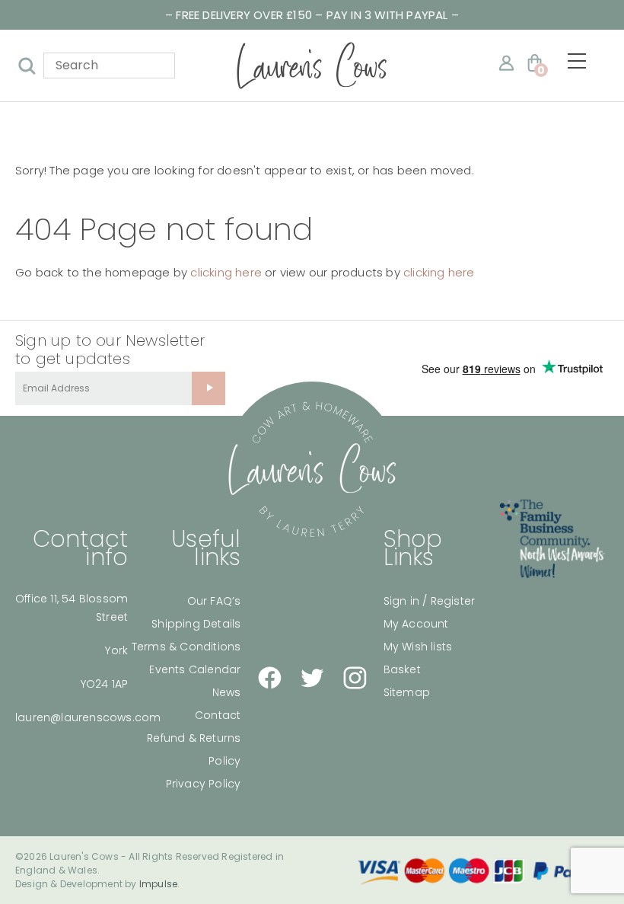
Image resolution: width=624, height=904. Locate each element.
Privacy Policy (203, 783)
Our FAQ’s (214, 601)
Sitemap (407, 692)
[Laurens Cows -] (312, 65)
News (226, 692)
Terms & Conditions (186, 646)
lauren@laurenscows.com (88, 717)
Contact (217, 715)
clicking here (226, 272)
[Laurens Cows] (312, 470)
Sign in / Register (430, 601)
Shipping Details (195, 623)
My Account (416, 623)
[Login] (506, 62)
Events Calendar (194, 669)
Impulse (158, 883)
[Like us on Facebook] (269, 678)
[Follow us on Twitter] (312, 678)
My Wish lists (418, 646)
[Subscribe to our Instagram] (354, 678)
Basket (402, 669)
